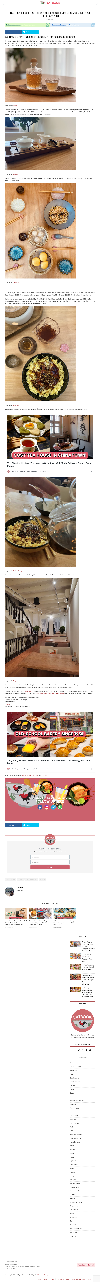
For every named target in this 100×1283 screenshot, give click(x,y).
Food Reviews (74, 1123)
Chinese (72, 1085)
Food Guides (74, 1115)
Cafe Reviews (74, 1078)
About (39, 1279)
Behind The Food (75, 1067)
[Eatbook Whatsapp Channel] (60, 807)
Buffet (72, 1074)
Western (73, 1236)
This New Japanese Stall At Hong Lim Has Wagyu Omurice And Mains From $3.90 (64, 922)
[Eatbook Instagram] (47, 807)
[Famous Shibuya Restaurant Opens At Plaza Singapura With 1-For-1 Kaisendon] (75, 979)
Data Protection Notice (78, 1279)
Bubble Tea (73, 1070)
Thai (71, 1221)
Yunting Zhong (17, 571)
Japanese (73, 1161)
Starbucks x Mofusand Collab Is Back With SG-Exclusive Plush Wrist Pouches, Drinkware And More (16, 922)
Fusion (72, 1127)
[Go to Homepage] (50, 2)
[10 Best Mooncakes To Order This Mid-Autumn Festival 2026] (75, 968)
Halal (71, 1130)
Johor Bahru (74, 1164)
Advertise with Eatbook (86, 1265)
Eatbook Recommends (77, 1100)
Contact (52, 1279)
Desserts (73, 1097)
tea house (42, 879)
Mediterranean (75, 1183)
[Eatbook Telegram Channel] (53, 807)
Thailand (73, 1225)
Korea (72, 1168)
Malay (72, 1176)
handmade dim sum (31, 879)
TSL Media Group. (42, 1275)
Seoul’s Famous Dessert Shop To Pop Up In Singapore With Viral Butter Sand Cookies (39, 922)
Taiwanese (73, 1217)
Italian (72, 1153)
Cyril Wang (16, 282)
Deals (72, 1093)
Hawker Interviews (76, 1134)
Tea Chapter (28, 691)
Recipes (72, 1198)
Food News (44, 8)
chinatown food (10, 879)
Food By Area (74, 1108)
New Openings (54, 8)
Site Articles (74, 1210)
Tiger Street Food (76, 1228)
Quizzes (72, 1195)
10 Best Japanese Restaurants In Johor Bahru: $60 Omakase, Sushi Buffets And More (87, 992)
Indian (72, 1146)
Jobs (45, 1279)
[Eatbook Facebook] (40, 807)
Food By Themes (75, 1112)
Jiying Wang (16, 405)
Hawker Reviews (75, 1138)
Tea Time (15, 105)
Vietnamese (74, 1232)
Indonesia (73, 1149)
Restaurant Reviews (76, 1202)
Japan (72, 1157)
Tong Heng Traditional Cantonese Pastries (50, 693)
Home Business (75, 1142)
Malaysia (73, 1179)
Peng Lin (15, 681)
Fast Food (73, 1104)
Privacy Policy (91, 1279)
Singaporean (74, 1206)
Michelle (20, 888)
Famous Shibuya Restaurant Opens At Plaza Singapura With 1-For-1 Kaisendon (88, 979)
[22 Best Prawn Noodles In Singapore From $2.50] (75, 957)
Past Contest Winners (63, 1279)
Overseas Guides (75, 1191)
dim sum (20, 879)
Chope (72, 1089)
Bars (71, 1063)
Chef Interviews (75, 1082)
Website (7, 704)
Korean (72, 1172)
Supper (72, 1213)
